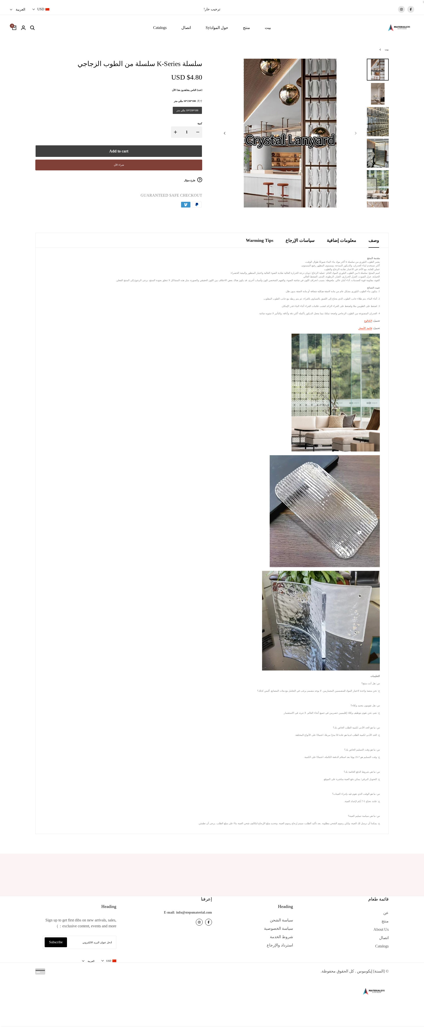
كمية (200, 123)
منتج (385, 921)
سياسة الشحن (281, 920)
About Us (381, 929)
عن (386, 913)
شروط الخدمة (281, 937)
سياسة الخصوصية (278, 928)
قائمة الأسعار (365, 328)
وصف (374, 240)
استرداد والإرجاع (280, 945)
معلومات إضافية (341, 240)
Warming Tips (259, 240)
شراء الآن (119, 165)
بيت (387, 49)
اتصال (384, 938)
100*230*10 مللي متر (187, 110)
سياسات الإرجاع (300, 240)
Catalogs (382, 946)
